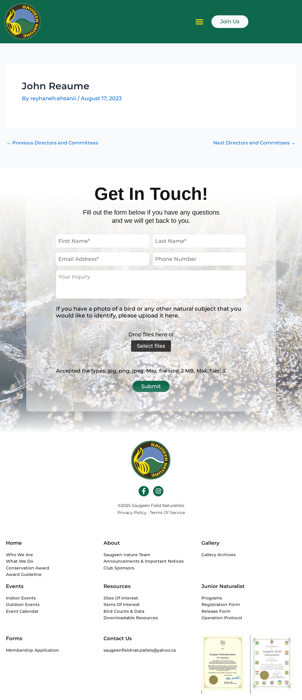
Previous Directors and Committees (52, 143)
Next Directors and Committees (254, 143)
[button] (199, 21)
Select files (151, 346)
